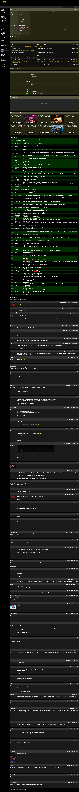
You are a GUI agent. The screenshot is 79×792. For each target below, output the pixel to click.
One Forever (17, 171)
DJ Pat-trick (17, 151)
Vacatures (3, 54)
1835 (27, 81)
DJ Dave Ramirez (18, 225)
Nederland (21, 25)
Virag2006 (17, 180)
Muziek (2, 43)
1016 (27, 78)
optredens (33, 74)
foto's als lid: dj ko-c (35, 88)
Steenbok (17, 234)
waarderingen (34, 91)
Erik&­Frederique (18, 195)
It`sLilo (16, 221)
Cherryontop (17, 212)
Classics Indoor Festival (17, 122)
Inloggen (2, 9)
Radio (2, 34)
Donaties (2, 55)
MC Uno (16, 197)
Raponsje (17, 153)
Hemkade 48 (47, 52)
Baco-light (17, 227)
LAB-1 (45, 48)
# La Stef (16, 192)
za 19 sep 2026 (74, 44)
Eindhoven (49, 48)
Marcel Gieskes (18, 184)
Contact (2, 51)
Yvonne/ (16, 274)
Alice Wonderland (18, 140)
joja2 (16, 177)
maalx (16, 200)
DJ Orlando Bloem (18, 168)
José (28, 61)
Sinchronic (72, 61)
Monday (16, 146)
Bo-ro (16, 206)
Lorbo (16, 280)
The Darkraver (32, 50)
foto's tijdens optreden (35, 86)
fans (32, 81)
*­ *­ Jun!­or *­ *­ (17, 268)
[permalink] (74, 302)
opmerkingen (33, 89)
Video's (2, 30)
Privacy (2, 61)
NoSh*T (16, 149)
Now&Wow (46, 59)
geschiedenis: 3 (65, 29)
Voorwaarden (3, 60)
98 (27, 91)
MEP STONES (49, 61)
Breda (48, 64)
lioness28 (17, 216)
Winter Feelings (17, 132)
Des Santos (23, 61)
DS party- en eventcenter (49, 44)
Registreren (3, 10)
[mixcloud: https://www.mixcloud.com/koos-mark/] (21, 31)
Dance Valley (44, 122)
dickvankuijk (17, 143)
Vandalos (41, 46)
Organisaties (3, 48)
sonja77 (16, 282)
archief (76, 41)
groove (22, 27)
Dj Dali (16, 182)
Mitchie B (16, 218)
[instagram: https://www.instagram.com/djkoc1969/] (20, 31)
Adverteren (3, 59)
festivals (2, 22)
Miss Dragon (27, 46)
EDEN (45, 64)
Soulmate (17, 265)
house (25, 27)
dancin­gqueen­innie (19, 189)
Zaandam (52, 52)
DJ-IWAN (26, 446)
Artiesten (3, 45)
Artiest (10, 6)
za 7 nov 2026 (75, 52)
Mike (16, 142)
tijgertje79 (17, 271)
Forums (2, 40)
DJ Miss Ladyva (18, 165)
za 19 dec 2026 (74, 59)
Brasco (12, 57)
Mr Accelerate (21, 17)
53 (27, 89)
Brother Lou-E (17, 186)
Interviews (3, 32)
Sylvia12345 (17, 215)
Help (2, 58)
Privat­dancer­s (17, 164)
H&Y (16, 219)
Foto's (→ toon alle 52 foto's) (16, 112)
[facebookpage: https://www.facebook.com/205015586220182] (19, 31)
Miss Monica (63, 61)
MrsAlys (16, 156)
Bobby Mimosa (18, 170)
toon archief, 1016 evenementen (17, 68)
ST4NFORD (25, 57)
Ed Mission (13, 46)
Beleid (2, 56)
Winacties (4, 27)
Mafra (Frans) (17, 213)
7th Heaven (30, 122)
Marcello (35, 61)
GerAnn (16, 203)
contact (77, 4)
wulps (16, 270)
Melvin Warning (43, 61)
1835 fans (76, 9)
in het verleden (34, 78)
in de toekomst (34, 76)
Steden (2, 49)
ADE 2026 (3, 18)
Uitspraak (20, 446)
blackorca (17, 162)
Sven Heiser (17, 201)
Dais (20, 61)
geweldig (26, 93)
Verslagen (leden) (4, 41)
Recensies (3, 33)
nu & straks (3, 20)
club (19, 27)
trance (28, 27)
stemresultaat (34, 93)
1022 (27, 74)
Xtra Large (71, 132)
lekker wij (17, 291)
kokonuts (16, 243)
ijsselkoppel (17, 179)
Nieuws (2, 16)
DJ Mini (16, 240)
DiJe (16, 198)
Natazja (16, 145)
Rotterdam (51, 59)
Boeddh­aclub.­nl (18, 139)
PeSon (16, 285)
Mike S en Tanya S (18, 267)
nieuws (32, 84)
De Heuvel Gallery (48, 55)
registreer (24, 299)
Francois (12, 50)
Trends (2, 28)
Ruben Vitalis (31, 46)
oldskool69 (17, 167)
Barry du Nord (13, 61)
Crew (2, 52)
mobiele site (73, 4)
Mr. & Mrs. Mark (22, 19)
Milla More (59, 61)
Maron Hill (39, 61)
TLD (21, 62)
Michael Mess (54, 61)
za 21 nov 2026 (74, 55)
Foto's (2, 29)
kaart (2, 21)
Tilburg (53, 55)
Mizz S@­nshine (18, 237)
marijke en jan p (18, 253)
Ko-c (11, 9)
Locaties (2, 46)
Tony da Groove (37, 46)
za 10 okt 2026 (75, 48)
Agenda (2, 17)
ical (74, 41)
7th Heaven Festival (44, 132)
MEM (16, 252)
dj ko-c (21, 34)
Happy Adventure (18, 207)
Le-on (32, 61)
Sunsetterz (57, 122)
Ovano (21, 57)
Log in (18, 299)
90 (27, 86)
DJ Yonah (17, 191)
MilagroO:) (17, 228)
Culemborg (57, 44)
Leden (2, 39)
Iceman (21, 46)
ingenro (16, 160)
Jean (26, 61)
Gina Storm (17, 46)
